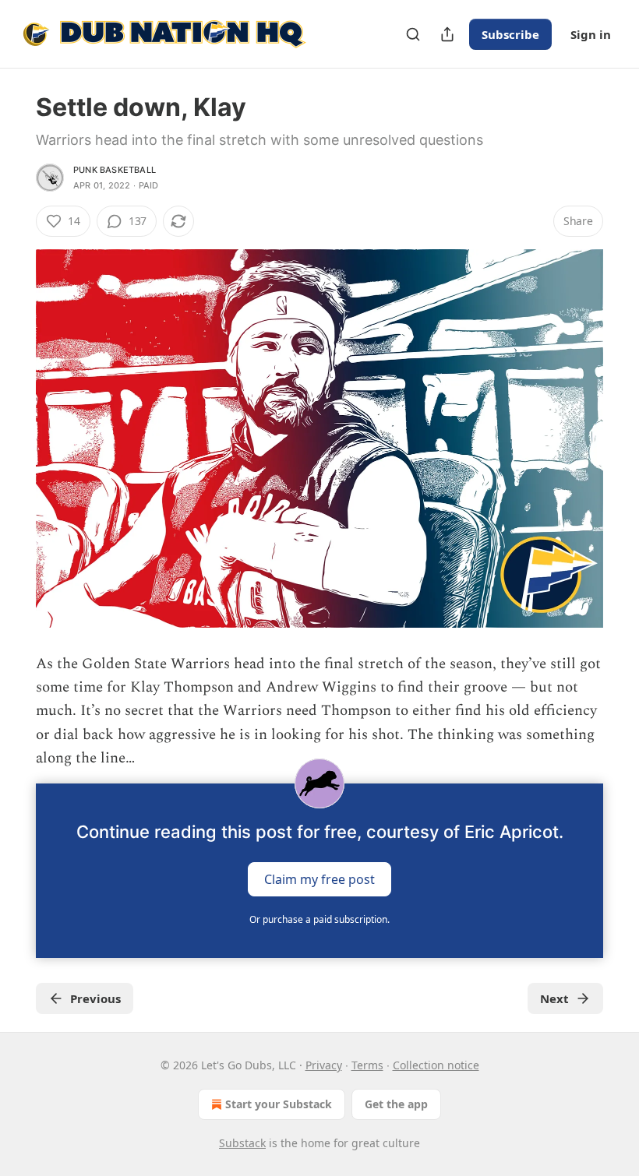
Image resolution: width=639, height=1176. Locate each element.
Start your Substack (278, 1104)
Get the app (396, 1104)
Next (554, 998)
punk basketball (114, 169)
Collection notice (436, 1065)
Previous (95, 998)
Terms (367, 1065)
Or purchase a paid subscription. (319, 919)
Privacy (323, 1065)
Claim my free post (319, 878)
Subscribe (510, 34)
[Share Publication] (447, 34)
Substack (242, 1143)
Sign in (590, 34)
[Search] (413, 34)
